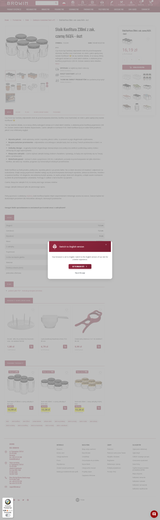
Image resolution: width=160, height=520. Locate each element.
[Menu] (11, 499)
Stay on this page (80, 273)
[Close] (106, 244)
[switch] (8, 515)
